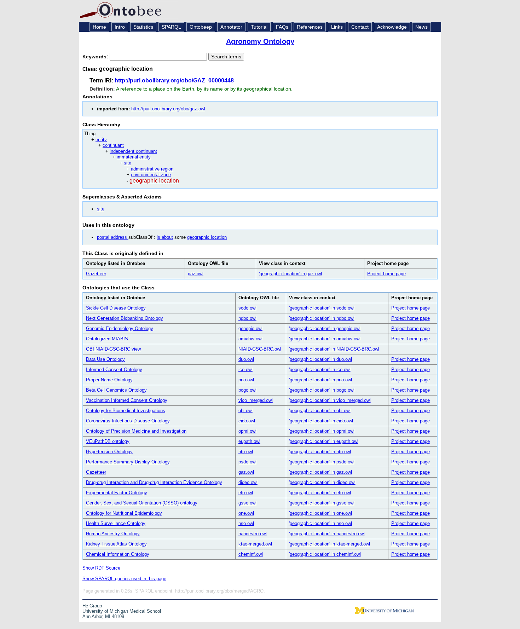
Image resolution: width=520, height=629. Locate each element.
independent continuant (133, 151)
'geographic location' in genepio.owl (324, 328)
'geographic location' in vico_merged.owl (330, 400)
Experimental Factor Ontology (116, 492)
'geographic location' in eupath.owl (323, 441)
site (127, 163)
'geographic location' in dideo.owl (322, 482)
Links (337, 27)
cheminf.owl (250, 554)
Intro (120, 27)
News (421, 27)
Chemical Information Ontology (117, 554)
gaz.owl (195, 273)
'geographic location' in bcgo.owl (321, 390)
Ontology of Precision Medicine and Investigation (136, 431)
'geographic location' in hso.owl (320, 523)
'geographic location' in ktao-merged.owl (329, 544)
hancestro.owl (252, 533)
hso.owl (246, 523)
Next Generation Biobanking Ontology (124, 318)
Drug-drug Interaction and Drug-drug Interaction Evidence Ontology (154, 482)
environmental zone (151, 174)
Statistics (143, 27)
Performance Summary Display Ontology (128, 461)
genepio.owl (250, 328)
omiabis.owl (250, 338)
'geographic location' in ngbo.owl (321, 318)
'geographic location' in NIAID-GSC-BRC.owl (334, 349)
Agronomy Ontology (260, 41)
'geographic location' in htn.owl (320, 451)
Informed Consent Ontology (114, 369)
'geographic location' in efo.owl (320, 492)
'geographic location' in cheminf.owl (325, 554)
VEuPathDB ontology (107, 441)
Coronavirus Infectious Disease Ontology (128, 420)
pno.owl (246, 379)
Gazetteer (96, 273)
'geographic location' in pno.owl (320, 379)
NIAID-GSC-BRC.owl (259, 349)
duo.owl (246, 359)
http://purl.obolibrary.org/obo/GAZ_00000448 (174, 80)
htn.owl (245, 451)
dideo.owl (248, 482)
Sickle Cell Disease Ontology (116, 308)
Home (99, 27)
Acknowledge (392, 27)
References (310, 27)
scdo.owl (247, 308)
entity (101, 139)
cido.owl (246, 420)
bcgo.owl (247, 390)
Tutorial (259, 27)
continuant (113, 145)
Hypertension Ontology (109, 451)
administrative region (152, 169)
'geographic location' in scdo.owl (321, 308)
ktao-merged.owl (255, 544)
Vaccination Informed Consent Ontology (126, 400)
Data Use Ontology (105, 359)
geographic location (154, 181)
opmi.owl (247, 431)
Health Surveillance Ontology (115, 523)
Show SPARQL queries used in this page (124, 578)
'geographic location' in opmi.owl (321, 431)
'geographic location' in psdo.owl (321, 461)
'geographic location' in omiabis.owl (324, 338)
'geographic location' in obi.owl (320, 410)
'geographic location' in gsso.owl (321, 503)
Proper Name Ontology (109, 379)
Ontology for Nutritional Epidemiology (124, 513)
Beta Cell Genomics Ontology (116, 390)
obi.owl (245, 410)
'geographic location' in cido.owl (321, 420)
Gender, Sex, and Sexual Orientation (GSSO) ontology (141, 503)
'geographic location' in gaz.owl (290, 273)
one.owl (246, 513)
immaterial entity (134, 157)
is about (165, 237)
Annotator (231, 27)
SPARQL (171, 27)
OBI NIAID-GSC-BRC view (113, 349)
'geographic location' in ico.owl (320, 369)
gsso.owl (247, 503)
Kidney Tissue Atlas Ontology (116, 544)
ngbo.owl (247, 318)
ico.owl (245, 369)
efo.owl (245, 492)
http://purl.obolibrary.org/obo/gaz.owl (168, 108)
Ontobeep (201, 27)
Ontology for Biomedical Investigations (125, 410)
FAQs (282, 27)
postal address (112, 237)
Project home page (386, 273)
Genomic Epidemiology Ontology (119, 328)
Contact (360, 27)
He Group (92, 605)
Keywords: (96, 56)
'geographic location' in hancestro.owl (327, 533)
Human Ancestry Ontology (113, 533)
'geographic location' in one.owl (320, 513)
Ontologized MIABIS (107, 338)
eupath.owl (249, 441)
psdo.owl (247, 461)
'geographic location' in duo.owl (320, 359)
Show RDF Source (101, 568)
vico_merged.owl (255, 400)
